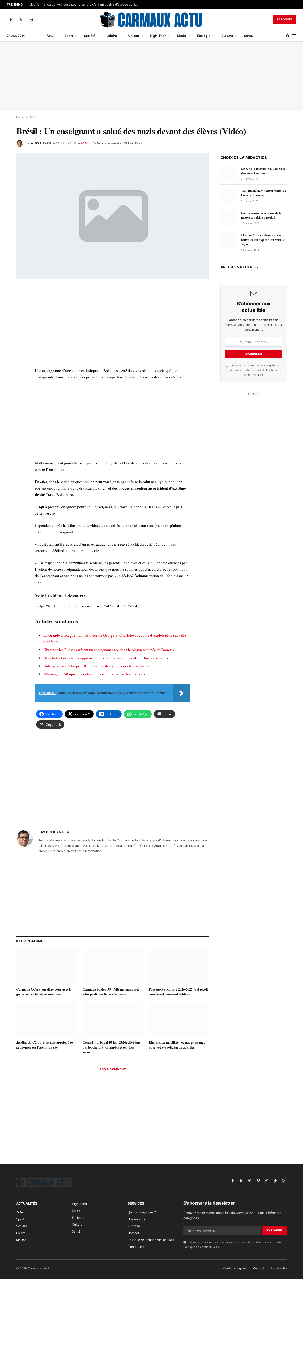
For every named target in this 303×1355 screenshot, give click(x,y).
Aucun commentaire (108, 143)
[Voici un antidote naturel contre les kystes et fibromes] (228, 195)
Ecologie (204, 36)
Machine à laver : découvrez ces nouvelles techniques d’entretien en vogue (263, 239)
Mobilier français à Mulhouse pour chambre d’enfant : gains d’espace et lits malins (84, 4)
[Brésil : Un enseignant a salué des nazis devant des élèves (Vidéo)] (112, 216)
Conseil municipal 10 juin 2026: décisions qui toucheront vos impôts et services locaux (111, 1047)
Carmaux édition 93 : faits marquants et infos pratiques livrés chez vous (111, 992)
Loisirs (111, 36)
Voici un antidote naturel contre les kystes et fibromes (263, 193)
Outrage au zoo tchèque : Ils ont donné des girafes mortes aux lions (96, 665)
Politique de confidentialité (201, 1247)
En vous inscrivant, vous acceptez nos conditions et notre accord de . (253, 370)
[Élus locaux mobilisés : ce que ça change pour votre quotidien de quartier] (179, 1019)
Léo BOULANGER (41, 143)
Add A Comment (112, 1069)
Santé (248, 36)
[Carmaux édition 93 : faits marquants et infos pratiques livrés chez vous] (113, 966)
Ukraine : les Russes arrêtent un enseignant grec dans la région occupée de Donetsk (109, 649)
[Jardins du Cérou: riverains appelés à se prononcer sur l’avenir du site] (46, 1019)
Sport (69, 36)
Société (90, 36)
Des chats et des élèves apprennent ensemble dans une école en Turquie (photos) (106, 657)
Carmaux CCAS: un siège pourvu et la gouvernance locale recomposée (43, 992)
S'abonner (285, 19)
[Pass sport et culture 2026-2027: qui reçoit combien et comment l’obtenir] (179, 966)
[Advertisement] (151, 76)
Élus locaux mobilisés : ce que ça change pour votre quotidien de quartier (177, 1045)
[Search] (287, 36)
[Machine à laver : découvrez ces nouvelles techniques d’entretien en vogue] (228, 240)
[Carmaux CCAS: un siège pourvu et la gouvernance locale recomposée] (46, 966)
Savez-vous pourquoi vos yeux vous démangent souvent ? (262, 170)
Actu (50, 36)
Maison (133, 36)
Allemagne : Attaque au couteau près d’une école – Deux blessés (94, 673)
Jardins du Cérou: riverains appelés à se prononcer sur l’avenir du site (44, 1045)
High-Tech (158, 36)
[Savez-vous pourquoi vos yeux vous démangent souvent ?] (228, 173)
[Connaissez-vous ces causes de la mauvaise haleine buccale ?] (228, 218)
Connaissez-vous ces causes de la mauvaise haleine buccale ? (261, 215)
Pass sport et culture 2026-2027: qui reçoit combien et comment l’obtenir (178, 992)
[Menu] (294, 36)
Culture (227, 36)
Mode (181, 36)
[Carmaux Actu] (151, 19)
